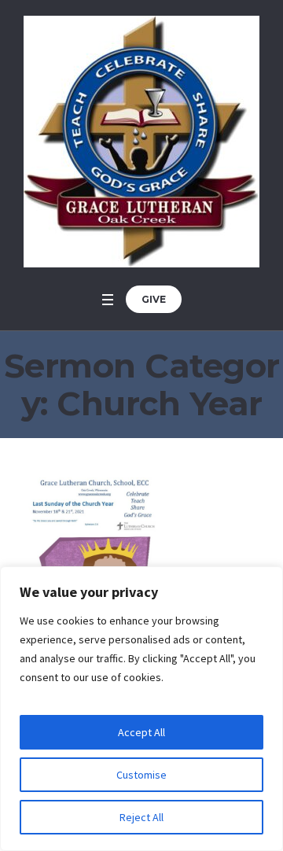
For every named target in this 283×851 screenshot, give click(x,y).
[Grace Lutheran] (141, 141)
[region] (141, 708)
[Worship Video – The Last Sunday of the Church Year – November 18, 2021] (94, 556)
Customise (141, 775)
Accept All (141, 732)
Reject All (141, 817)
